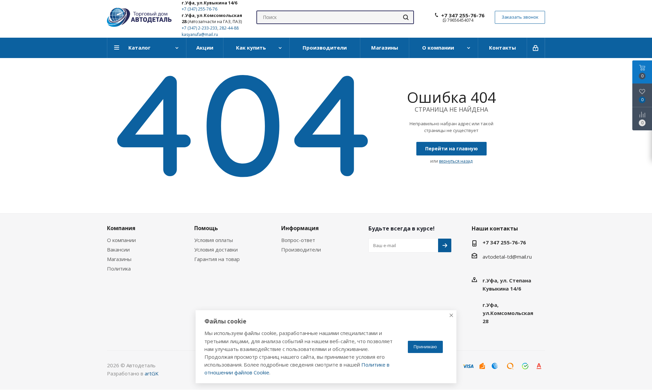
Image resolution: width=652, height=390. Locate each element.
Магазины (119, 259)
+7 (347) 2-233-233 (199, 28)
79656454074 (459, 20)
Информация (300, 228)
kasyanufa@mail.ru (200, 34)
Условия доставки (216, 249)
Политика (119, 268)
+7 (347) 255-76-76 (199, 9)
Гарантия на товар (217, 259)
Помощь (206, 228)
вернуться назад (455, 161)
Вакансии (118, 249)
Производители (301, 249)
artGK (152, 373)
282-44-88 (229, 28)
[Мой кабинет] (536, 48)
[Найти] (406, 17)
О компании (121, 240)
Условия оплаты (213, 240)
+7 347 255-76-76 (463, 15)
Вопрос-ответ (298, 240)
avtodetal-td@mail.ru (507, 256)
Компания (121, 228)
